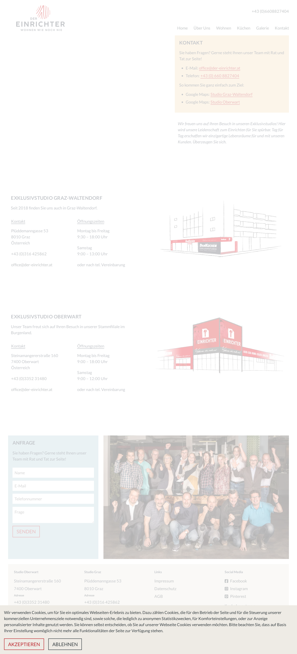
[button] (24, 644)
